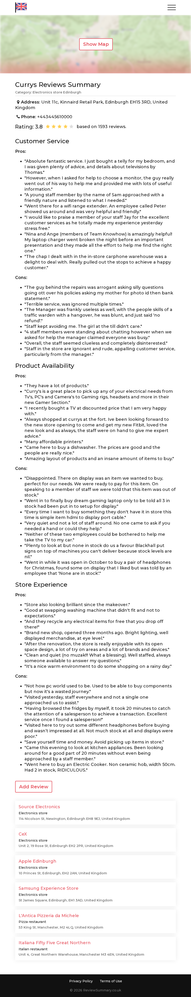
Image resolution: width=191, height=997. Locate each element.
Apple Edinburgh (37, 861)
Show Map (96, 44)
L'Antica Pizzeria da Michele (49, 915)
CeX (23, 834)
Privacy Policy (81, 981)
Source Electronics (39, 806)
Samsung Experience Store (48, 888)
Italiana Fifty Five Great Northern (55, 942)
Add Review (33, 787)
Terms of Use (111, 981)
